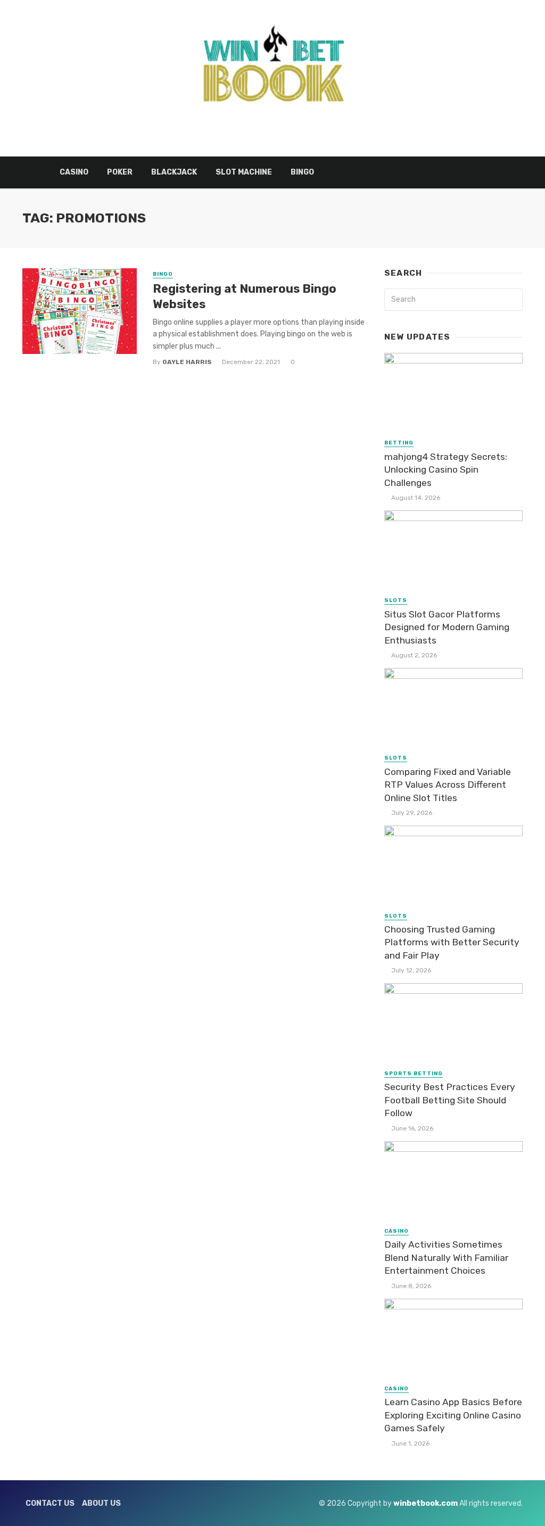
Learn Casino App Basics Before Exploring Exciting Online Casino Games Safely (453, 1415)
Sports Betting (413, 1073)
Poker (120, 172)
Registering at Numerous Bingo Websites (244, 296)
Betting (399, 443)
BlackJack (174, 172)
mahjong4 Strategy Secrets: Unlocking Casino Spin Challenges (445, 469)
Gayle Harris (187, 362)
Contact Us (50, 1503)
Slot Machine (244, 172)
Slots (395, 600)
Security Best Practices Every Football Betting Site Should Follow (449, 1100)
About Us (101, 1503)
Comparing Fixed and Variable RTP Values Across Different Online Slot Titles (447, 784)
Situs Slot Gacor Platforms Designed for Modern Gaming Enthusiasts (446, 627)
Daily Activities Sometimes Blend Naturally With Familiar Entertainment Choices (446, 1257)
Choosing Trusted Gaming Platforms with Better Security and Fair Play (451, 942)
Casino (74, 172)
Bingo (302, 172)
